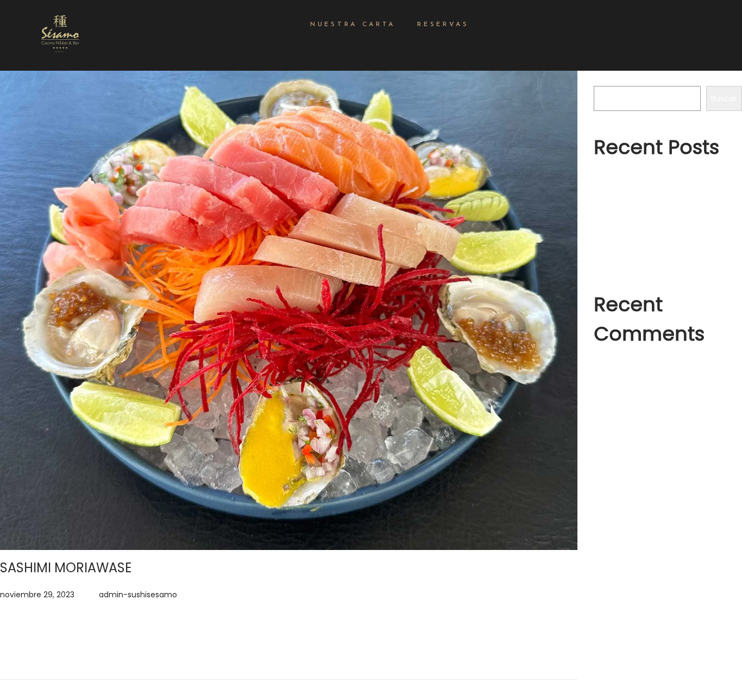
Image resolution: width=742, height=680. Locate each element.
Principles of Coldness (635, 238)
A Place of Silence (627, 199)
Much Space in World (634, 258)
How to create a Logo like (641, 219)
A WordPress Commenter (653, 366)
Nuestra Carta (352, 24)
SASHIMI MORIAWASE (65, 568)
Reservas (443, 24)
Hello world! (615, 180)
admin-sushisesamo (138, 594)
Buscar (606, 78)
